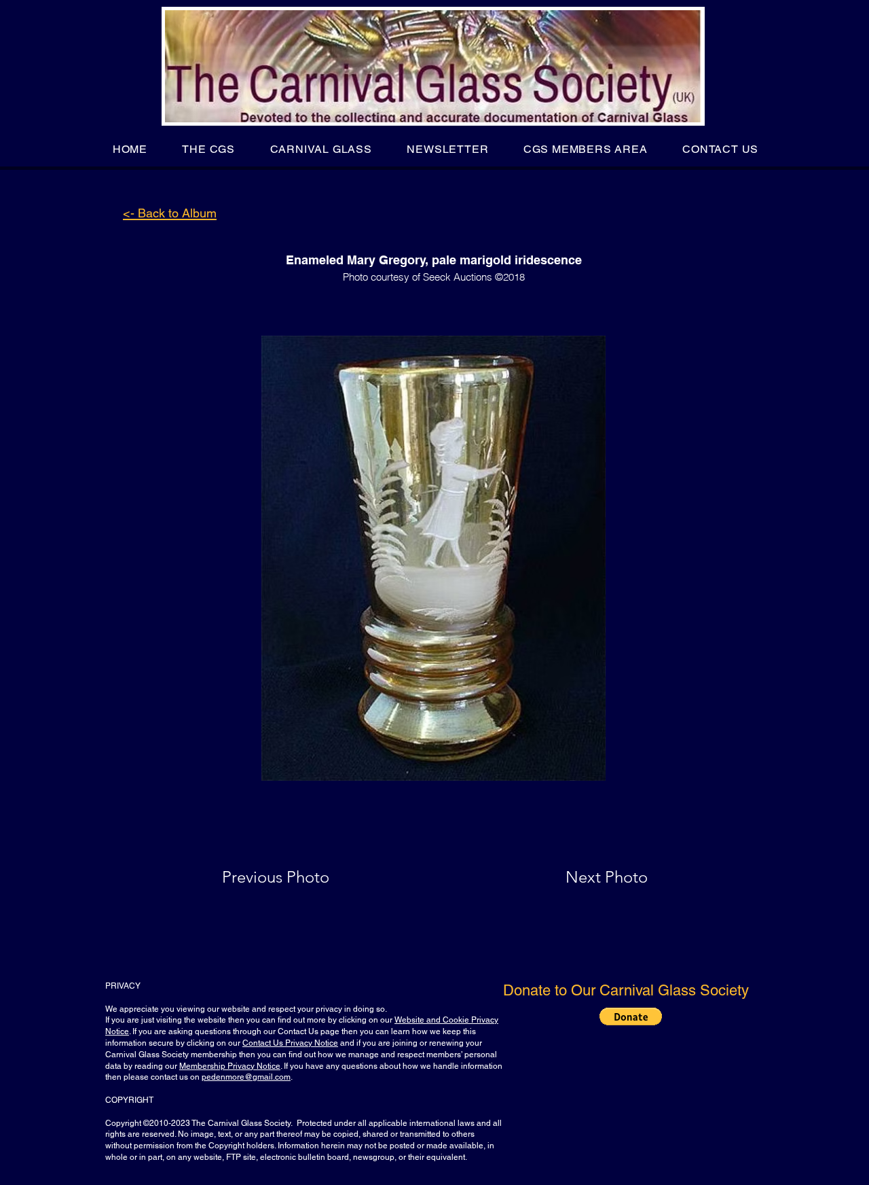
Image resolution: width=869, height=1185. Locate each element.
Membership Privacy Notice (229, 1066)
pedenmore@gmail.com (246, 1077)
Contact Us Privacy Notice (290, 1043)
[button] (209, 149)
